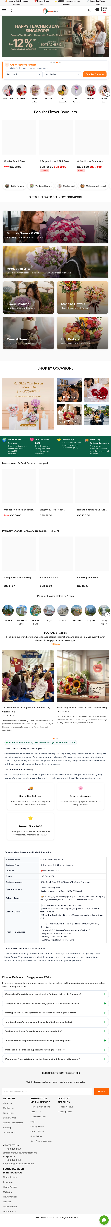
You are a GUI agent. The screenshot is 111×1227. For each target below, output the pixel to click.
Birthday (90, 98)
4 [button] (60, 62)
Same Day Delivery (35, 100)
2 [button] (54, 62)
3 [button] (57, 62)
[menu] (4, 10)
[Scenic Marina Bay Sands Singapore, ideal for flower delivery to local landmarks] (21, 610)
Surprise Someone (95, 74)
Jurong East (90, 620)
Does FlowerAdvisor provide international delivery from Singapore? (38, 1040)
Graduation (8, 98)
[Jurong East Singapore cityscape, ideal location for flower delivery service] (90, 610)
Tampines (76, 620)
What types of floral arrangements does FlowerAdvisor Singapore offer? (40, 1013)
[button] (107, 94)
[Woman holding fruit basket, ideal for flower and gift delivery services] (104, 90)
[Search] (12, 11)
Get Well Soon (104, 100)
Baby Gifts (49, 98)
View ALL (55, 643)
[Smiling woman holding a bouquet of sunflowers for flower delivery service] (63, 90)
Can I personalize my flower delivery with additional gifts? (33, 1031)
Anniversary (22, 98)
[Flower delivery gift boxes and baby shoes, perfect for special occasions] (49, 90)
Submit (102, 1091)
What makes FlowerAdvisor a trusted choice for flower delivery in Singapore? (43, 994)
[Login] (89, 10)
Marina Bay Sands (22, 622)
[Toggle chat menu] (104, 1220)
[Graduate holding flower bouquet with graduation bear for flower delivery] (8, 90)
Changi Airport (104, 622)
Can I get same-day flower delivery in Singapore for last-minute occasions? (42, 1003)
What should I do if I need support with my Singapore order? (35, 1050)
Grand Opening (76, 100)
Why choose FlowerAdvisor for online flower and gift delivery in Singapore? (42, 1059)
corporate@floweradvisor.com (18, 1163)
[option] (55, 38)
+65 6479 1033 (13, 1149)
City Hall (62, 620)
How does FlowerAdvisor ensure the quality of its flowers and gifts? (38, 1022)
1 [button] (51, 62)
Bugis (49, 620)
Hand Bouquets (63, 100)
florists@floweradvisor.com (23, 1152)
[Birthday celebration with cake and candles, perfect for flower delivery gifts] (90, 90)
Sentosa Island (35, 622)
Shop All (43, 463)
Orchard (8, 620)
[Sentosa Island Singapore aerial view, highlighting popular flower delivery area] (35, 610)
